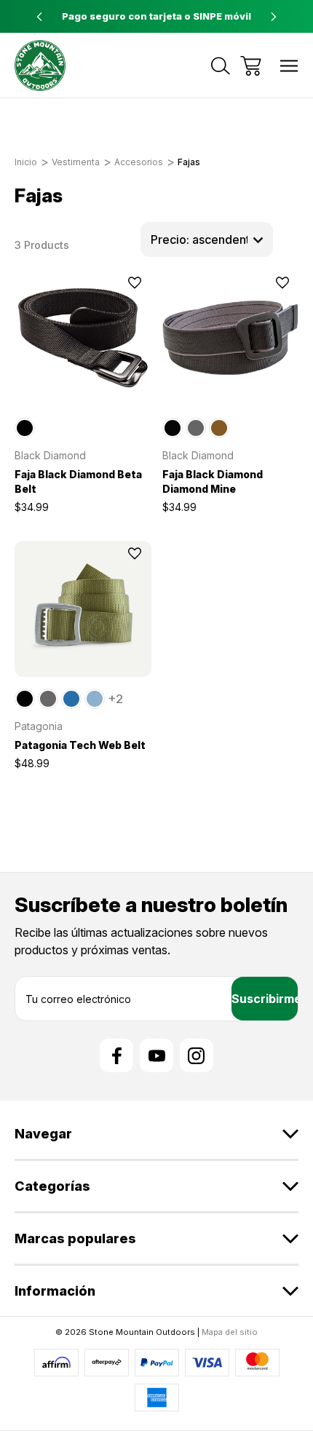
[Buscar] (220, 66)
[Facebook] (116, 1055)
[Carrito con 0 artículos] (250, 66)
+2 (115, 698)
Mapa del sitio (230, 1332)
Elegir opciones (83, 387)
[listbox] (206, 239)
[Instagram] (196, 1055)
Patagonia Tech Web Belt (80, 745)
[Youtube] (156, 1055)
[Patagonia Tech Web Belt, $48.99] (83, 609)
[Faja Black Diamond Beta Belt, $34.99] (83, 337)
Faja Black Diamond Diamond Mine (212, 481)
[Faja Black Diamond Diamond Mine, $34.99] (230, 337)
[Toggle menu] (289, 66)
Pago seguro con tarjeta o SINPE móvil (156, 16)
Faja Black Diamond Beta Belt (78, 481)
